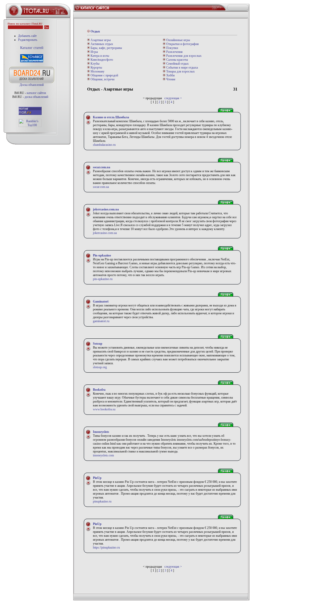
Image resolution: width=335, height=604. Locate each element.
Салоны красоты (176, 59)
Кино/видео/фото (101, 59)
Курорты (96, 67)
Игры (94, 52)
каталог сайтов (36, 93)
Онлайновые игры (177, 40)
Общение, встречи (102, 79)
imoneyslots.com (103, 455)
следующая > (173, 98)
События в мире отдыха (181, 67)
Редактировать (27, 40)
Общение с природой (104, 75)
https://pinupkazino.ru (106, 547)
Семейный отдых (177, 63)
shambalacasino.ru (104, 145)
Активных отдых (101, 44)
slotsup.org (100, 367)
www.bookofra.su (104, 409)
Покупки (171, 48)
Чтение (170, 79)
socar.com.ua (101, 187)
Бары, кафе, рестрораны (106, 48)
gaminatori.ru (101, 321)
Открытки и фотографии (182, 44)
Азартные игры (100, 40)
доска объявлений (36, 97)
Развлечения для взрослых (183, 56)
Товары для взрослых (180, 71)
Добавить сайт (27, 36)
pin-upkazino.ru (103, 279)
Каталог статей (31, 48)
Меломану (97, 71)
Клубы (94, 63)
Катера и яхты (99, 56)
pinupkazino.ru (102, 501)
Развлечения (174, 52)
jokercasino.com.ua (105, 233)
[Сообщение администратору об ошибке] (88, 123)
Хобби (170, 75)
